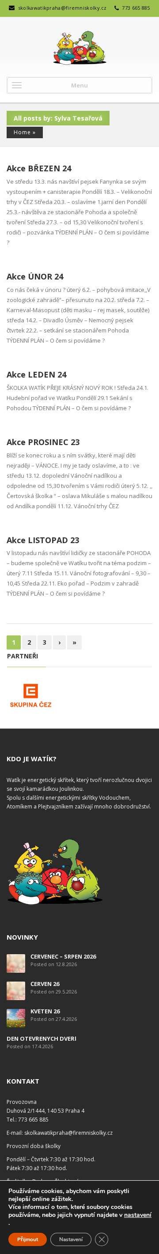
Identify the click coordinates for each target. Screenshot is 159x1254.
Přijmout (27, 1239)
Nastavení (71, 1239)
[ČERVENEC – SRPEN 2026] (16, 963)
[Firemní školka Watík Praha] (79, 48)
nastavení (137, 1215)
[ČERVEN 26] (16, 990)
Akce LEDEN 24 (36, 374)
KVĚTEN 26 (45, 1011)
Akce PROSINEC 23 (43, 442)
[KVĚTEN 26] (16, 1017)
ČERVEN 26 (44, 984)
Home (22, 132)
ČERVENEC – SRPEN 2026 (63, 956)
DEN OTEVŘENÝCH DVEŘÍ (41, 1038)
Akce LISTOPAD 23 (43, 540)
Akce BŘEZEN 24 (39, 168)
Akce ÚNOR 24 (35, 276)
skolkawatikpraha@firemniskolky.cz (62, 7)
